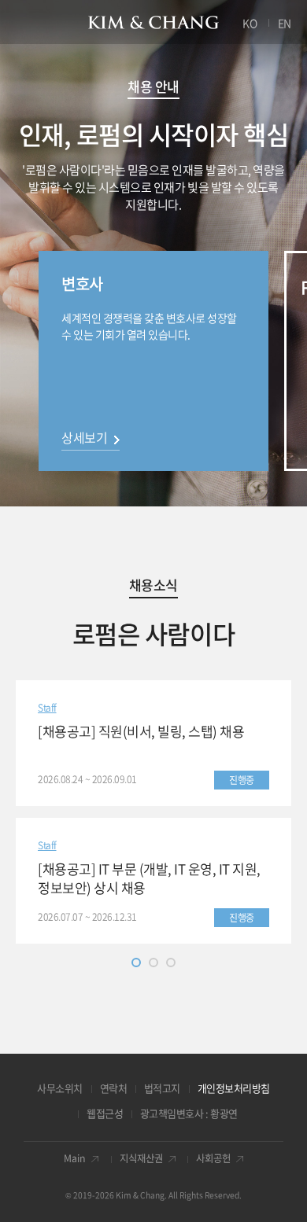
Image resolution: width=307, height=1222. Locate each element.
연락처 (114, 1087)
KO (249, 23)
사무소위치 (60, 1087)
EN (284, 23)
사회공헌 (213, 1159)
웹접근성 (105, 1113)
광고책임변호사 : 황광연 (189, 1113)
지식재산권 (141, 1159)
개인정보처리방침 (234, 1087)
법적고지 (162, 1087)
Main (75, 1159)
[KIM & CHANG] (154, 22)
